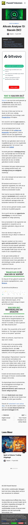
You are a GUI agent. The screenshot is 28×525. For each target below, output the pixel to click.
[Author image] (8, 34)
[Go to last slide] (4, 451)
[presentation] (14, 444)
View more (18, 520)
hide (10, 39)
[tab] (12, 468)
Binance (4, 283)
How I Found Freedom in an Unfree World (22, 419)
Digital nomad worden (6, 418)
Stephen (12, 34)
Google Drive (6, 117)
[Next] (24, 451)
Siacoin (4, 100)
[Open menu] (24, 3)
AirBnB (11, 147)
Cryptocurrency (14, 23)
